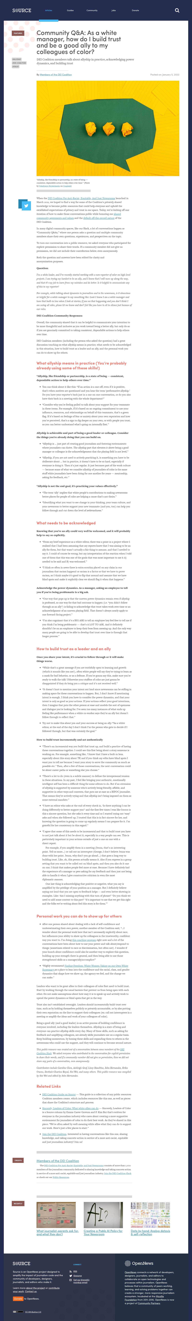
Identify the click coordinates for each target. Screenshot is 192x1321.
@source (77, 1275)
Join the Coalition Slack (117, 1173)
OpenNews (130, 1272)
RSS (75, 1271)
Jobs (114, 10)
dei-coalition (20, 63)
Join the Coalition (54, 1134)
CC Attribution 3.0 (33, 1311)
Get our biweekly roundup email (81, 1281)
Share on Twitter (26, 205)
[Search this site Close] (177, 10)
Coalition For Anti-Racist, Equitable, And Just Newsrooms (81, 198)
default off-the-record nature (98, 218)
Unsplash (67, 186)
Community (92, 10)
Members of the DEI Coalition (56, 74)
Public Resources (61, 1177)
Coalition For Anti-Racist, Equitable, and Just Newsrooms (74, 1165)
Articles (48, 10)
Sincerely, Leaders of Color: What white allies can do (70, 1108)
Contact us (31, 1291)
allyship (17, 59)
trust (16, 66)
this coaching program (84, 940)
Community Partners (149, 1303)
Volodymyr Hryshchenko (49, 186)
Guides (70, 10)
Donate (135, 10)
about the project (35, 1287)
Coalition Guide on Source (59, 1094)
